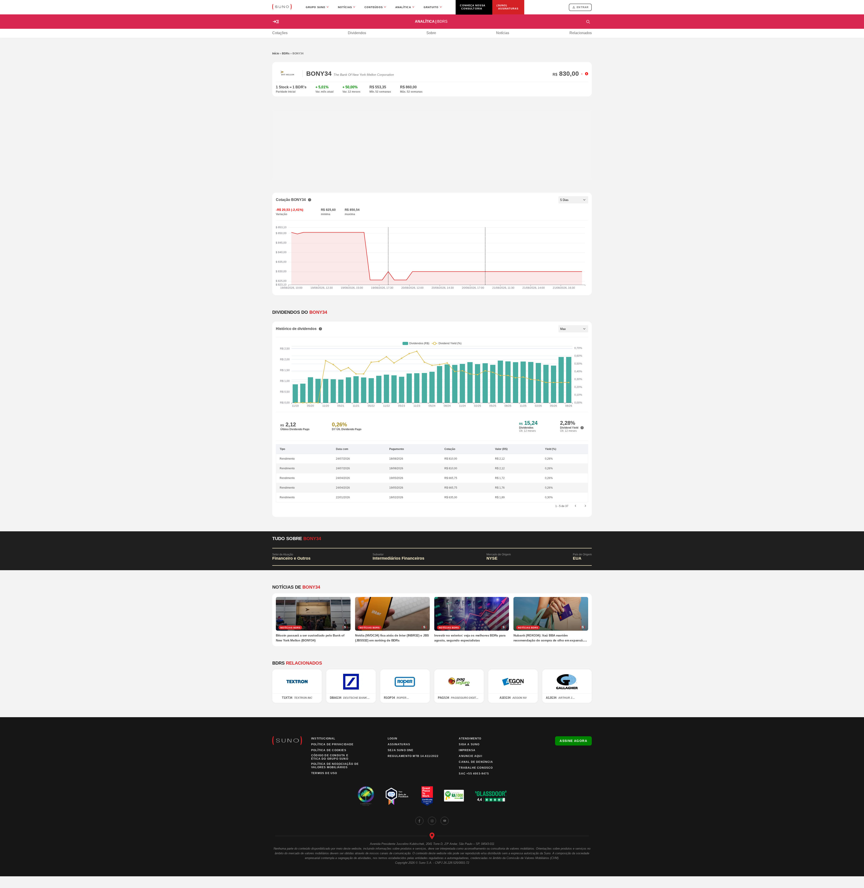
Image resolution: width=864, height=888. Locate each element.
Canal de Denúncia (476, 761)
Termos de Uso (324, 773)
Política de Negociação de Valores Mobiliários (335, 765)
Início (275, 53)
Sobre (431, 33)
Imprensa (467, 750)
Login (392, 738)
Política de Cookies (328, 750)
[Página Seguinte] (585, 506)
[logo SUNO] (282, 7)
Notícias (502, 33)
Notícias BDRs (290, 627)
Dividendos (357, 33)
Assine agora (573, 741)
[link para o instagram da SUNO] (432, 821)
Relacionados (580, 33)
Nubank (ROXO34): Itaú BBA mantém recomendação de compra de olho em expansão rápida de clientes (549, 640)
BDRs (286, 53)
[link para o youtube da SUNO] (445, 821)
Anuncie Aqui (470, 756)
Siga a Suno (469, 744)
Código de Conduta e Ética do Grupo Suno (329, 757)
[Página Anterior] (575, 506)
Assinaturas (399, 744)
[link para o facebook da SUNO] (419, 821)
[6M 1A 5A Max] (573, 328)
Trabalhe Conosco (476, 767)
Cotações (280, 33)
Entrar (583, 7)
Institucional (323, 738)
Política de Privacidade (332, 744)
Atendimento (470, 738)
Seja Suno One (401, 750)
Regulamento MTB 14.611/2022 (413, 756)
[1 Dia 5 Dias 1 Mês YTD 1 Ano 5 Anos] (573, 199)
